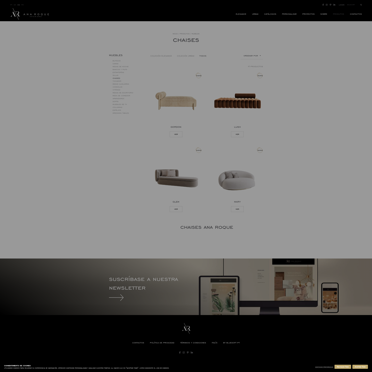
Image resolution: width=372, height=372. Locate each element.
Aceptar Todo (360, 367)
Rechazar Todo (343, 367)
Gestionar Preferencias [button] (324, 367)
